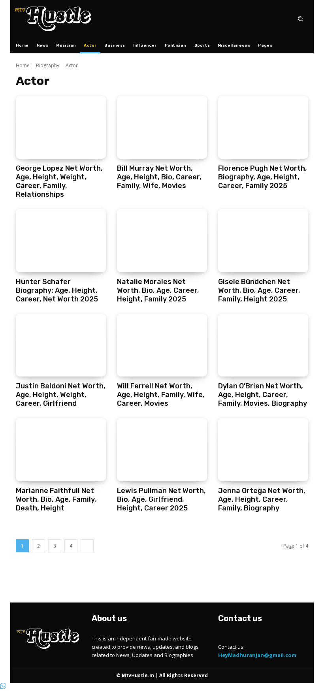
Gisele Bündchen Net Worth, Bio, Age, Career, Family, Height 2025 (259, 290)
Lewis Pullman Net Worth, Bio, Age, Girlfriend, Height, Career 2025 (161, 499)
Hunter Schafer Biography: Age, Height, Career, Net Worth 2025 (57, 290)
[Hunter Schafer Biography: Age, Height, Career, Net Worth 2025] (61, 240)
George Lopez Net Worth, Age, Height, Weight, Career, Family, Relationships (59, 181)
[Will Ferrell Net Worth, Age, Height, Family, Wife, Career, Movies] (162, 345)
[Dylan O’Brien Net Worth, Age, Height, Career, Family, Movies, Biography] (263, 345)
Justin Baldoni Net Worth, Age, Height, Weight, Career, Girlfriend (60, 395)
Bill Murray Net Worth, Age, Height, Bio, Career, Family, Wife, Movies (159, 177)
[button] (300, 18)
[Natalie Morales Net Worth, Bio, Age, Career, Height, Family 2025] (162, 240)
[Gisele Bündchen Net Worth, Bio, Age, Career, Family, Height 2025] (263, 240)
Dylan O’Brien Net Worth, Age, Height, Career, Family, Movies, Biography (262, 395)
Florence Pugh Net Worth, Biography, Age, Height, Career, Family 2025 (262, 177)
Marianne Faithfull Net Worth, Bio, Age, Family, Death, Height (56, 499)
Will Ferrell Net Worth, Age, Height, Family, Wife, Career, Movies (161, 395)
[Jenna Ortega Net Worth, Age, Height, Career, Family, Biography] (263, 449)
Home (23, 65)
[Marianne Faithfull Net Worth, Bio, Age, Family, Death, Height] (61, 449)
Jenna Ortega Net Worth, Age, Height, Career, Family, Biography (261, 499)
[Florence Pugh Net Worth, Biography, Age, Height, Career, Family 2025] (263, 127)
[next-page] (87, 545)
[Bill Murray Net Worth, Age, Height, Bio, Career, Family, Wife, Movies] (162, 127)
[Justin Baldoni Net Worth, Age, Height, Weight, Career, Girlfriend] (61, 345)
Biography (47, 65)
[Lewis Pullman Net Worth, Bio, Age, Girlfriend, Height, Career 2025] (162, 449)
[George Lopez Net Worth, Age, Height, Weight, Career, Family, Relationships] (61, 127)
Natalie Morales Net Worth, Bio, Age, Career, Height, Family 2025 (158, 290)
